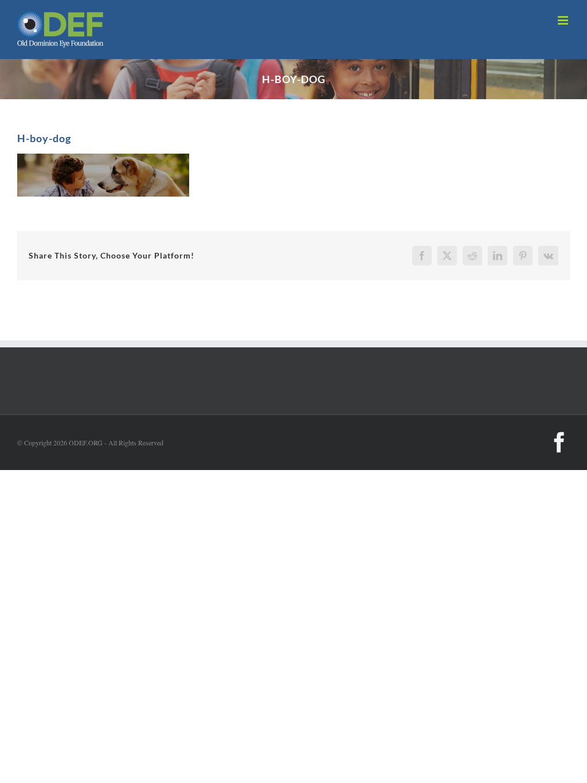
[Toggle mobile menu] (564, 20)
